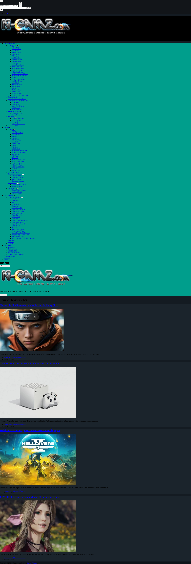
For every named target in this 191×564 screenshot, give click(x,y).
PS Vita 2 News (17, 59)
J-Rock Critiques (17, 193)
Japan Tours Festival (18, 224)
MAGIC (14, 227)
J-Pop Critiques (17, 192)
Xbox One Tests (17, 163)
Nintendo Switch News (19, 75)
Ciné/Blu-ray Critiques (19, 184)
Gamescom (15, 204)
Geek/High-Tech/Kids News (17, 99)
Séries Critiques (17, 186)
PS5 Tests (15, 136)
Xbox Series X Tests (18, 159)
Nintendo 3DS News (18, 77)
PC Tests (15, 131)
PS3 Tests (15, 145)
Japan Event (16, 217)
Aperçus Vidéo (12, 251)
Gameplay (15, 206)
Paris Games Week (18, 231)
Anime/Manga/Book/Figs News (18, 100)
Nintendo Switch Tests (19, 152)
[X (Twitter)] (3, 263)
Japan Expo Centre (18, 211)
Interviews (11, 240)
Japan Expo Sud (17, 215)
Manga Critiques (17, 179)
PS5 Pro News (16, 49)
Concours (7, 258)
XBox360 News (17, 84)
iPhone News (16, 92)
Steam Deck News (18, 65)
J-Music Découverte (18, 124)
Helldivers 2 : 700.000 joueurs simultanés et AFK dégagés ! (30, 430)
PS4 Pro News (16, 54)
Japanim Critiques (17, 177)
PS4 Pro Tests (16, 140)
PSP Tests (15, 147)
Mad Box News (17, 81)
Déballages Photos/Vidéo (16, 254)
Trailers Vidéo (12, 249)
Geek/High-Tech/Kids (15, 172)
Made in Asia (16, 226)
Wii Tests (15, 156)
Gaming (10, 129)
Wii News (15, 88)
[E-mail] (8, 263)
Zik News (11, 117)
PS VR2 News (16, 52)
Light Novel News (18, 106)
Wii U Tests (15, 154)
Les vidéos (7, 245)
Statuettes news (17, 109)
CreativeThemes (32, 563)
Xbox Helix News (17, 67)
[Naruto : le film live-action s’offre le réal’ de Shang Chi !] (32, 351)
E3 (13, 202)
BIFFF (14, 199)
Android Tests (16, 168)
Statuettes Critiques (18, 181)
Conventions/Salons (14, 197)
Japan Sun (15, 218)
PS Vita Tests (16, 149)
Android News (16, 90)
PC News (15, 63)
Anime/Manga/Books (14, 174)
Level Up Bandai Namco (20, 220)
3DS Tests (15, 158)
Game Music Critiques (19, 190)
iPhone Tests (16, 170)
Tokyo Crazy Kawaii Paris (20, 234)
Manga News (16, 108)
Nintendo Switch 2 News (20, 74)
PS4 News (15, 56)
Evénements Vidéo (14, 252)
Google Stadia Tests (18, 167)
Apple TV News (17, 93)
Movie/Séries (12, 183)
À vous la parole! (9, 256)
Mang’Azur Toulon (18, 229)
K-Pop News (16, 122)
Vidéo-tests (11, 247)
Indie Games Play (17, 208)
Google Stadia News (18, 79)
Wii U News (16, 86)
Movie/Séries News (14, 111)
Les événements (9, 195)
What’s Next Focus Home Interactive (23, 238)
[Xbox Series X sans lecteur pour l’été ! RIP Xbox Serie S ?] (38, 417)
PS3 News (15, 83)
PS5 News (15, 50)
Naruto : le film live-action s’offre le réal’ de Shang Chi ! (29, 305)
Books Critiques (17, 176)
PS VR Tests (16, 143)
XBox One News (17, 72)
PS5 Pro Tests (16, 134)
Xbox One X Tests (18, 161)
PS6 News (15, 47)
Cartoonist (15, 201)
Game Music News (18, 118)
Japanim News (16, 104)
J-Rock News (16, 120)
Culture (10, 243)
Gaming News (12, 45)
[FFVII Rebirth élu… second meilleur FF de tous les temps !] (38, 551)
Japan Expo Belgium (18, 209)
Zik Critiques (12, 188)
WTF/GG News (13, 125)
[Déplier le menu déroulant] (18, 45)
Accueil (6, 260)
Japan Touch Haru (17, 222)
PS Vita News (16, 61)
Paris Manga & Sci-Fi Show (21, 233)
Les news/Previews (10, 43)
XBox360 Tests (17, 165)
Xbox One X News (18, 70)
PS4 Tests (15, 142)
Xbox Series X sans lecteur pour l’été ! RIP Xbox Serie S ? (29, 363)
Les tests (6, 127)
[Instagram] (6, 263)
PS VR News (16, 58)
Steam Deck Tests (17, 133)
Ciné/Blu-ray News (18, 113)
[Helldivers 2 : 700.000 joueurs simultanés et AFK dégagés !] (38, 484)
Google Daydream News (20, 95)
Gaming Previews (13, 97)
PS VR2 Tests (16, 138)
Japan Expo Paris (17, 213)
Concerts (11, 242)
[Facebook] (1, 263)
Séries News (16, 115)
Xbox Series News (18, 68)
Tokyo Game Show (18, 236)
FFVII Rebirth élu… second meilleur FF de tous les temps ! (30, 497)
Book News (15, 102)
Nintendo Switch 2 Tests (19, 150)
